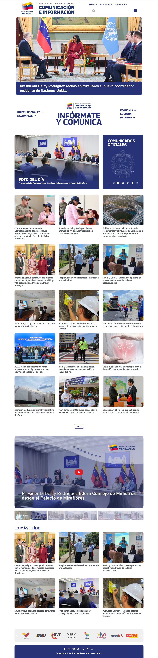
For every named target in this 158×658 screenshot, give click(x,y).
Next (139, 472)
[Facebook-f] (109, 183)
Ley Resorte (105, 4)
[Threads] (128, 183)
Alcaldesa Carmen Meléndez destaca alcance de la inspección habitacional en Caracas (78, 326)
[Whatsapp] (137, 183)
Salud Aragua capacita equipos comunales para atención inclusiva (35, 324)
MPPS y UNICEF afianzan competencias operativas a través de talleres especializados (122, 280)
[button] (19, 54)
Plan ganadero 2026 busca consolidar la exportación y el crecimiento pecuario (78, 411)
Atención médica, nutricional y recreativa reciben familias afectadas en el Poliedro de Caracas (34, 412)
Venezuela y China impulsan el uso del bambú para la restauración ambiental (121, 411)
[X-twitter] (123, 183)
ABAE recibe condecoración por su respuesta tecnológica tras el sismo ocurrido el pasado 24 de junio (31, 369)
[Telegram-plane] (132, 183)
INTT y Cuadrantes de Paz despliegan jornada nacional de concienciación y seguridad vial (76, 369)
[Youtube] (118, 183)
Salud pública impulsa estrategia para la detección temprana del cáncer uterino (122, 368)
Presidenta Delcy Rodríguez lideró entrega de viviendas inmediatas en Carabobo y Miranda (76, 231)
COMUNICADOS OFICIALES (121, 142)
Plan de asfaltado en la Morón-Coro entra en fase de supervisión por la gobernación (123, 324)
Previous (19, 472)
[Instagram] (114, 183)
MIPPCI (92, 4)
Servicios (120, 4)
